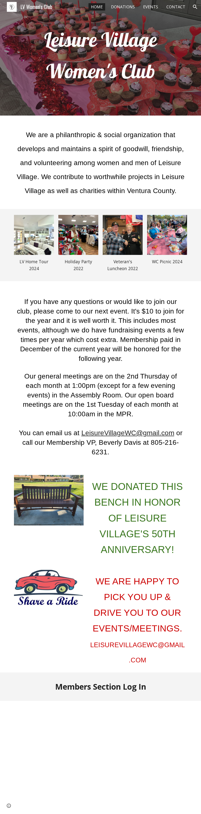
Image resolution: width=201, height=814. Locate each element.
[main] (100, 58)
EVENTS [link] (150, 7)
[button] (195, 7)
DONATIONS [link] (123, 7)
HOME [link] (97, 7)
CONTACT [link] (175, 7)
